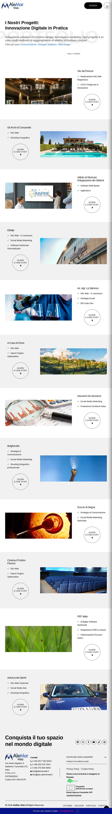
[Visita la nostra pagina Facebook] (88, 742)
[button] (93, 5)
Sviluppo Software (47, 44)
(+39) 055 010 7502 (41, 764)
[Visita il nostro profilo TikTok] (99, 742)
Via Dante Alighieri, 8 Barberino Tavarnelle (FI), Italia (16, 766)
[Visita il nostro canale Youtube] (93, 742)
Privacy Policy (72, 769)
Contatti (102, 806)
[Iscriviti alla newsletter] (105, 757)
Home (69, 54)
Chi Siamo (67, 806)
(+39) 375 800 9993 (41, 768)
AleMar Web (19, 805)
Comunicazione (28, 44)
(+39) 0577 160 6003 (42, 761)
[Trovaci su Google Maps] (104, 742)
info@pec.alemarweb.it (42, 774)
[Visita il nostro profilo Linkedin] (77, 742)
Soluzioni (79, 806)
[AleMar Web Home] (13, 5)
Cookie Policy (87, 769)
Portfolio (91, 806)
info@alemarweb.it (40, 771)
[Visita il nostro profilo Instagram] (83, 742)
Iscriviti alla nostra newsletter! (79, 757)
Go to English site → (67, 811)
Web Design (64, 44)
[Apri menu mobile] (107, 5)
